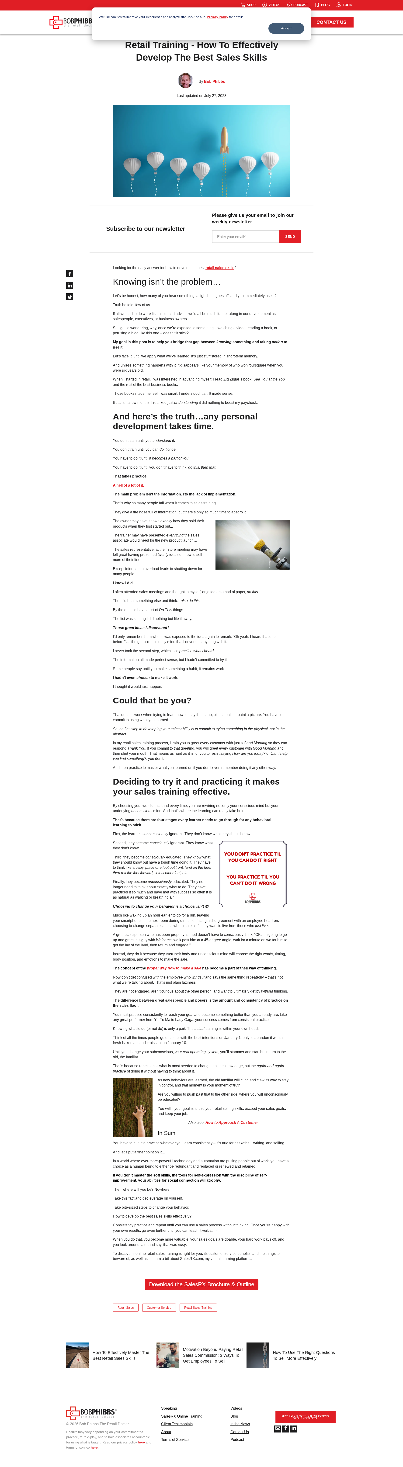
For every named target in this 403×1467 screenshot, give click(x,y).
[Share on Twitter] (69, 296)
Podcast (237, 1440)
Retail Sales (126, 1307)
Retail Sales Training (198, 1307)
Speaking (169, 1408)
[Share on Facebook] (69, 273)
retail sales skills (219, 268)
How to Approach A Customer (232, 1122)
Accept (286, 28)
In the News (240, 1424)
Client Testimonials (177, 1424)
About (166, 1432)
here (141, 1442)
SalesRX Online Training (181, 1416)
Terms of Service (175, 1440)
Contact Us (331, 22)
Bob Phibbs (214, 81)
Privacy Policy (217, 17)
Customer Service (159, 1307)
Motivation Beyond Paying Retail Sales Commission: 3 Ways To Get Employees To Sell (213, 1355)
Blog (234, 1416)
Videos (236, 1408)
